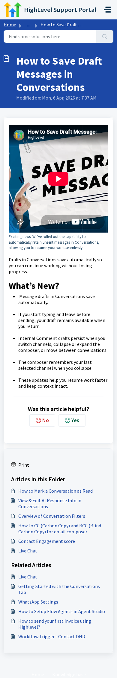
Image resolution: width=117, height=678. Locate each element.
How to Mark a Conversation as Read (55, 491)
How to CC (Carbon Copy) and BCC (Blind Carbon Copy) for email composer (59, 529)
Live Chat (27, 551)
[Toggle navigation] (107, 9)
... (28, 25)
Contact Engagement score (46, 541)
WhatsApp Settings (38, 602)
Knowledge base (69, 674)
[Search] (104, 36)
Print (23, 465)
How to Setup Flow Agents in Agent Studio (61, 611)
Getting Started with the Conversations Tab (59, 589)
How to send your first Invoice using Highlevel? (54, 624)
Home (10, 25)
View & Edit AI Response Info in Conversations (49, 503)
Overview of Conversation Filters (51, 516)
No (45, 420)
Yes (75, 420)
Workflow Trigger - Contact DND (51, 636)
